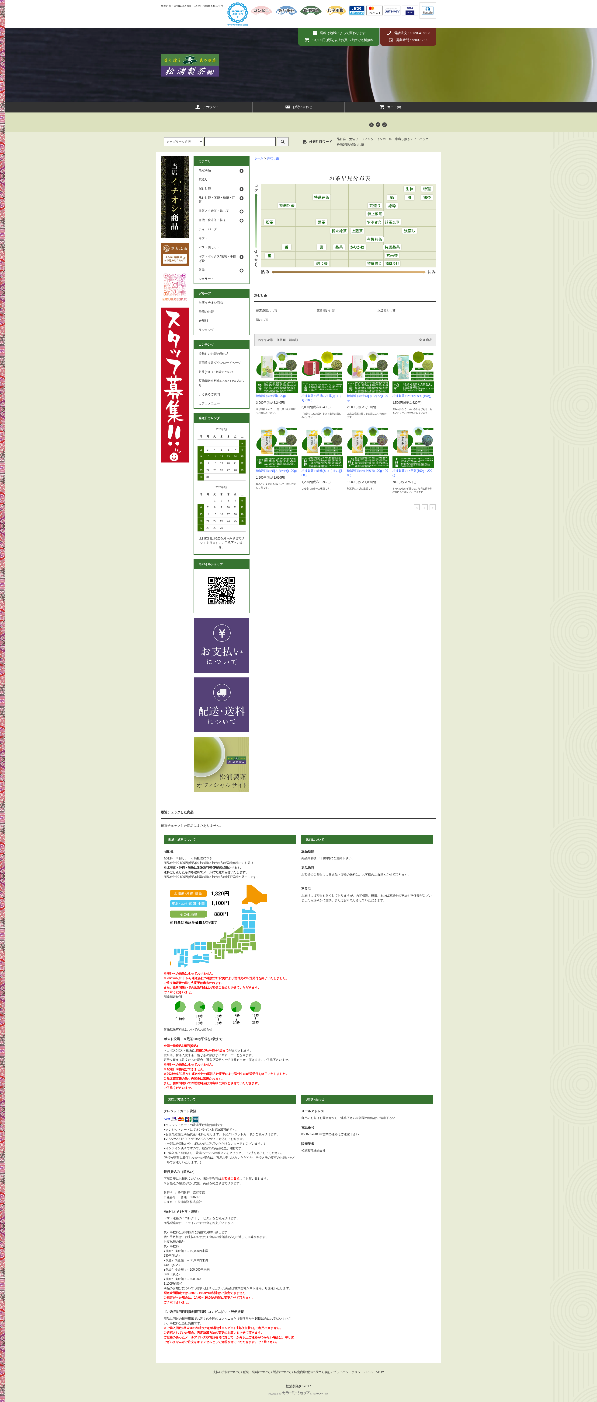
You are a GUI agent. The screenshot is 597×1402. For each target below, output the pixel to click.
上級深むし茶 (386, 310)
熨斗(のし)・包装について (216, 372)
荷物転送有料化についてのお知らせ (221, 383)
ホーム (258, 158)
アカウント (211, 107)
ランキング (206, 330)
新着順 (293, 340)
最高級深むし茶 (266, 310)
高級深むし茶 (326, 310)
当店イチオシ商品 (211, 302)
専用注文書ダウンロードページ (220, 363)
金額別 (203, 320)
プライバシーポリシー (348, 1372)
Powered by (274, 1393)
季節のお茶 (206, 311)
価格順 (281, 340)
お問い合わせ (302, 107)
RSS (369, 1372)
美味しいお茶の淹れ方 (214, 353)
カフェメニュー (209, 403)
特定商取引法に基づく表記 (312, 1372)
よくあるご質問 (209, 394)
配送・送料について (256, 1372)
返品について (282, 1372)
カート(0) (394, 107)
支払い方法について (226, 1372)
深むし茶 (273, 158)
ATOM (380, 1372)
